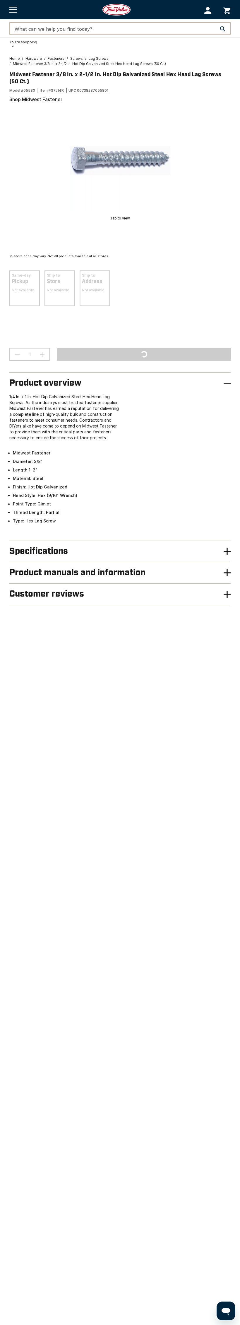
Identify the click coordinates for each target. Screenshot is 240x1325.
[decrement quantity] (17, 354)
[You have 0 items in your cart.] (227, 9)
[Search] (222, 29)
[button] (208, 10)
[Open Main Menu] (13, 10)
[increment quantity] (42, 354)
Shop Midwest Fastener (35, 99)
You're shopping (23, 42)
